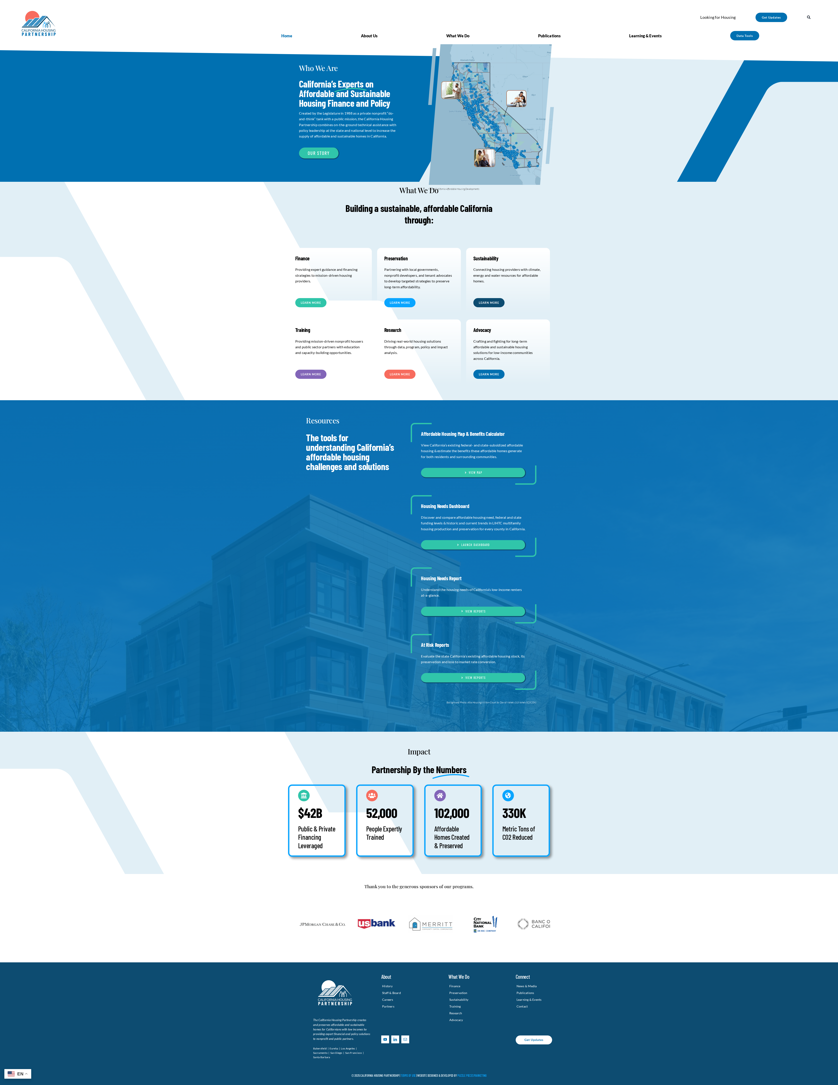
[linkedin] (395, 1039)
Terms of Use (408, 1075)
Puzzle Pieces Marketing (472, 1075)
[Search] (809, 17)
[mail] (405, 1039)
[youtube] (385, 1039)
